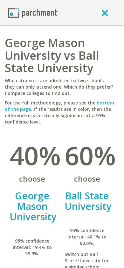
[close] (105, 13)
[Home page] (33, 13)
